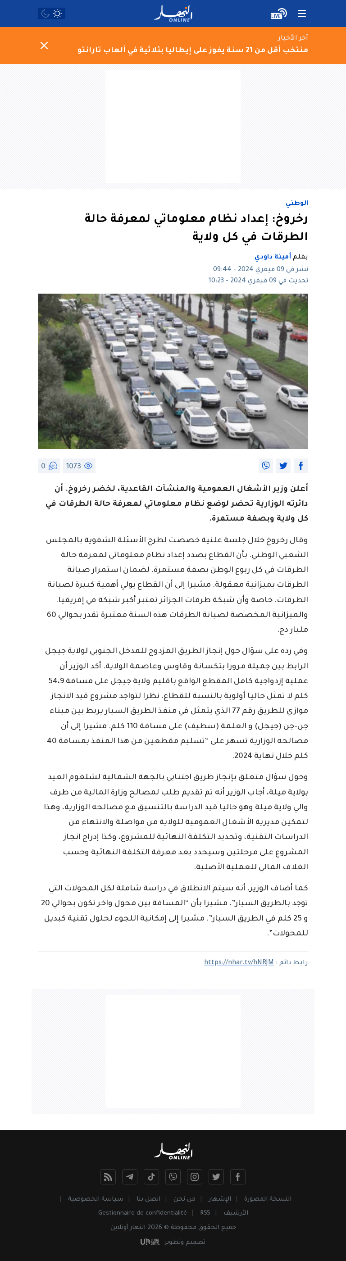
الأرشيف (235, 1213)
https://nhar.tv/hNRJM (239, 963)
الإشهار (220, 1199)
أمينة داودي (273, 257)
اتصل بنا (148, 1199)
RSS (205, 1213)
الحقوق (208, 1228)
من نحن (184, 1199)
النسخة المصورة (267, 1199)
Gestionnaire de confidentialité (142, 1213)
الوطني (297, 204)
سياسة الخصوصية (95, 1199)
